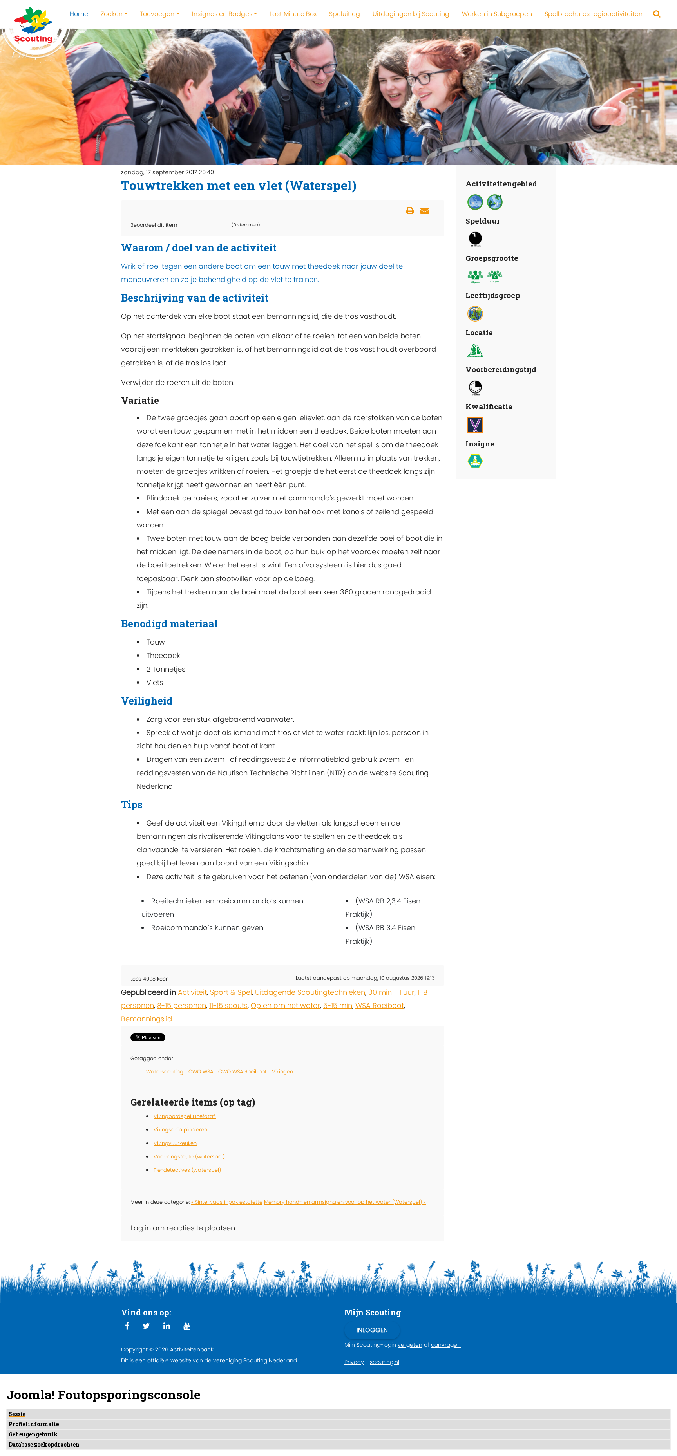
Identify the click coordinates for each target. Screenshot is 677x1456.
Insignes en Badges (222, 13)
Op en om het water (285, 1005)
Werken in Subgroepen (497, 13)
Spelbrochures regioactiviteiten (594, 13)
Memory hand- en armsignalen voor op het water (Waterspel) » (345, 1202)
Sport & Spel (231, 992)
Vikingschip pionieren (180, 1129)
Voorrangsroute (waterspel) (189, 1156)
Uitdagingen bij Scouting (411, 13)
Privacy (354, 1362)
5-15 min (337, 1005)
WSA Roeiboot (379, 1005)
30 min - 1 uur (391, 992)
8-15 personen (181, 1005)
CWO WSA (200, 1071)
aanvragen (446, 1345)
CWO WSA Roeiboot (242, 1071)
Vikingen (282, 1071)
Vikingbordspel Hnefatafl (185, 1116)
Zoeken (112, 13)
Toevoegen (157, 13)
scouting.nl (384, 1362)
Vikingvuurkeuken (175, 1143)
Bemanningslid (146, 1019)
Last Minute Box (293, 13)
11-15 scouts (228, 1005)
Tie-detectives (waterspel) (187, 1170)
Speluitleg (344, 13)
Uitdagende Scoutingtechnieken (310, 992)
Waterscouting (164, 1071)
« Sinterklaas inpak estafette (226, 1202)
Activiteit (192, 992)
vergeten (410, 1345)
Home (79, 13)
